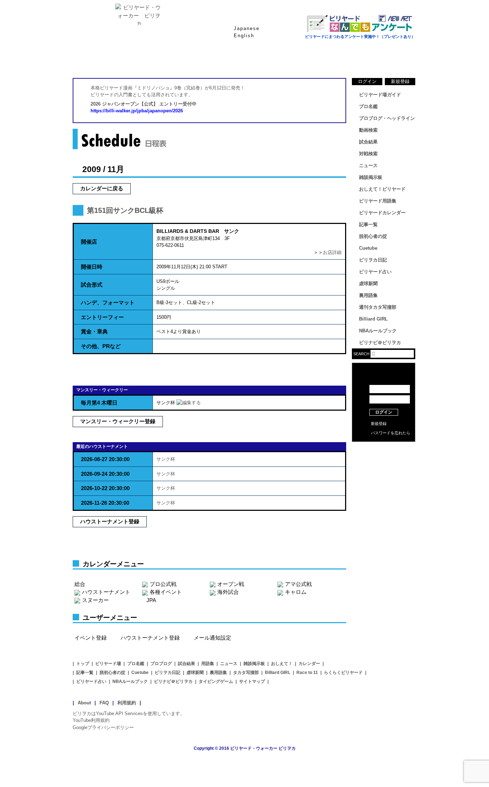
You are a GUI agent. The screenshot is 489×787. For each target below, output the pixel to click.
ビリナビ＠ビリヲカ (380, 342)
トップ (82, 663)
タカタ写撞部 (246, 672)
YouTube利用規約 (91, 720)
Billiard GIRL (373, 319)
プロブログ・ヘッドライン (387, 118)
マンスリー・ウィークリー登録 (117, 421)
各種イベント (166, 592)
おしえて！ (281, 663)
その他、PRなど (101, 346)
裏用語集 (368, 295)
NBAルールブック (378, 330)
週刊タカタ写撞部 (377, 307)
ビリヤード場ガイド (158, 60)
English (244, 35)
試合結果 (273, 60)
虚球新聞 (368, 283)
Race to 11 (307, 672)
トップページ (101, 60)
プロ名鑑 (216, 60)
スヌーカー (95, 600)
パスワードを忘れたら (390, 433)
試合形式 (91, 285)
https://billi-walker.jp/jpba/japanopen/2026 (137, 110)
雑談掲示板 (370, 177)
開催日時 (91, 267)
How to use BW (383, 450)
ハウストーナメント (106, 592)
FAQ (104, 702)
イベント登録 (90, 638)
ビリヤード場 (108, 663)
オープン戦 (230, 584)
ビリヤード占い (375, 271)
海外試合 (228, 592)
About (84, 702)
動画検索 (368, 130)
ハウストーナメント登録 (109, 521)
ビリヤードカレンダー (382, 212)
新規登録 (400, 81)
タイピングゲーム (216, 681)
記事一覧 (368, 224)
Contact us (383, 461)
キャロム (295, 592)
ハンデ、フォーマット (108, 302)
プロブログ (161, 663)
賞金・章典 (94, 331)
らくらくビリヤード (343, 672)
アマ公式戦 (298, 584)
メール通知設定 (212, 638)
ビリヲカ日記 (373, 260)
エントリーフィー (102, 317)
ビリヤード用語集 (330, 60)
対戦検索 (368, 153)
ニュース (387, 60)
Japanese (247, 28)
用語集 (207, 663)
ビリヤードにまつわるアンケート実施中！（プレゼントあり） (360, 36)
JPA (151, 600)
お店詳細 (332, 252)
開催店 (89, 242)
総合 (79, 584)
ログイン (367, 81)
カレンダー (309, 663)
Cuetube (368, 248)
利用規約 (126, 702)
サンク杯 (165, 459)
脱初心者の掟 (373, 236)
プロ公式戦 (163, 584)
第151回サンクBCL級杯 (125, 210)
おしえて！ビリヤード (382, 189)
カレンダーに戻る (101, 188)
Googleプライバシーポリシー (103, 727)
